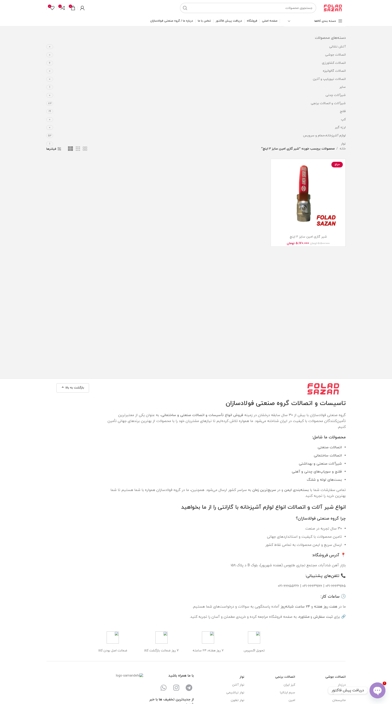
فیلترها (51, 149)
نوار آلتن (238, 685)
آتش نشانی (337, 46)
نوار (343, 144)
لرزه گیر (340, 127)
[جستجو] (185, 8)
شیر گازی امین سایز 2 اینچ (308, 237)
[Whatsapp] (163, 687)
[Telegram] (189, 687)
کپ (343, 119)
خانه (343, 149)
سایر (342, 87)
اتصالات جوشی (335, 55)
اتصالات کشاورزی (334, 63)
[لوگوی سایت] (333, 7)
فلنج (343, 111)
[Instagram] (176, 687)
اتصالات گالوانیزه (334, 71)
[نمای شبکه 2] (85, 149)
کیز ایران (289, 685)
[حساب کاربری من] (82, 7)
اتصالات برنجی (285, 677)
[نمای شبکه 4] (70, 149)
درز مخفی (339, 692)
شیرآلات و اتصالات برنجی (328, 103)
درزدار (342, 685)
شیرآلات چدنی (336, 95)
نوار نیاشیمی (235, 692)
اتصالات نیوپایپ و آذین (329, 79)
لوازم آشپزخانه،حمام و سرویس (324, 135)
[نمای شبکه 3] (78, 149)
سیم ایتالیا (287, 692)
